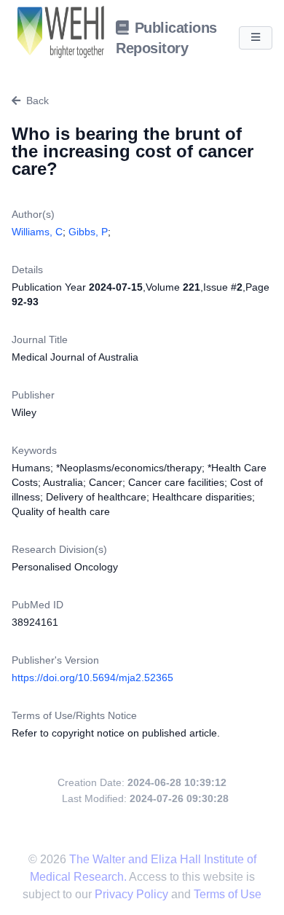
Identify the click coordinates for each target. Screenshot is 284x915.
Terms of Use (227, 894)
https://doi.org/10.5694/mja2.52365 (92, 677)
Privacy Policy (133, 894)
